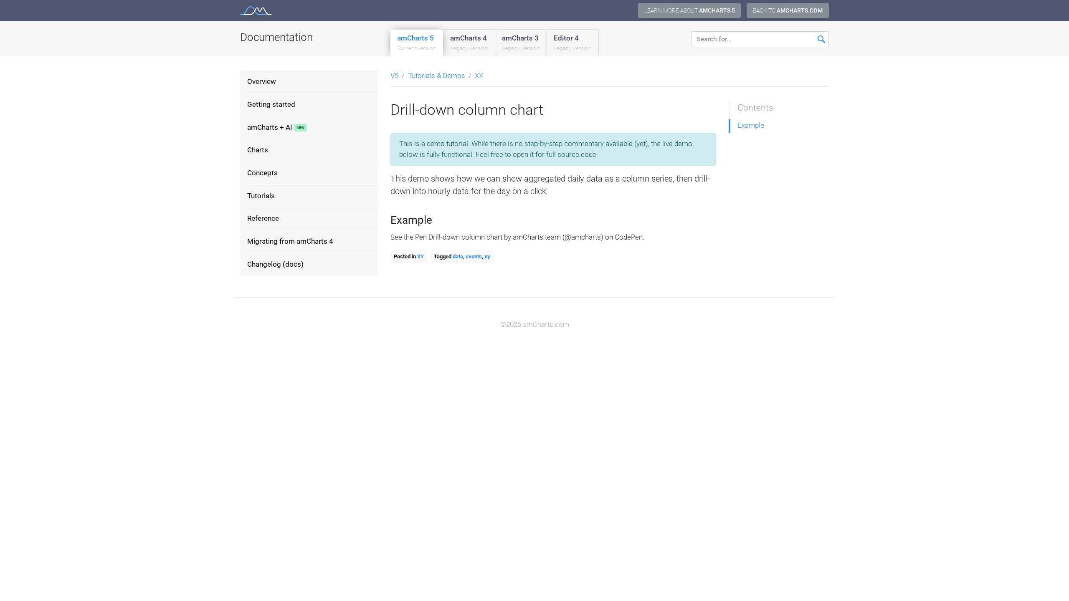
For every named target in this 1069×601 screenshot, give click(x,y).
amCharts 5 (416, 42)
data (458, 256)
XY (479, 75)
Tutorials (261, 196)
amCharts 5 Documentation (255, 10)
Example (750, 125)
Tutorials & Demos (436, 75)
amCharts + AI (269, 127)
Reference (263, 218)
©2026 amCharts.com (534, 324)
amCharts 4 (469, 42)
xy (487, 256)
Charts (257, 150)
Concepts (262, 173)
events (474, 256)
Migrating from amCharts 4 (290, 241)
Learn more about (689, 10)
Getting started (271, 104)
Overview (261, 81)
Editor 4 (573, 42)
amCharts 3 (521, 42)
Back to (788, 10)
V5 (394, 75)
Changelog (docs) (275, 264)
